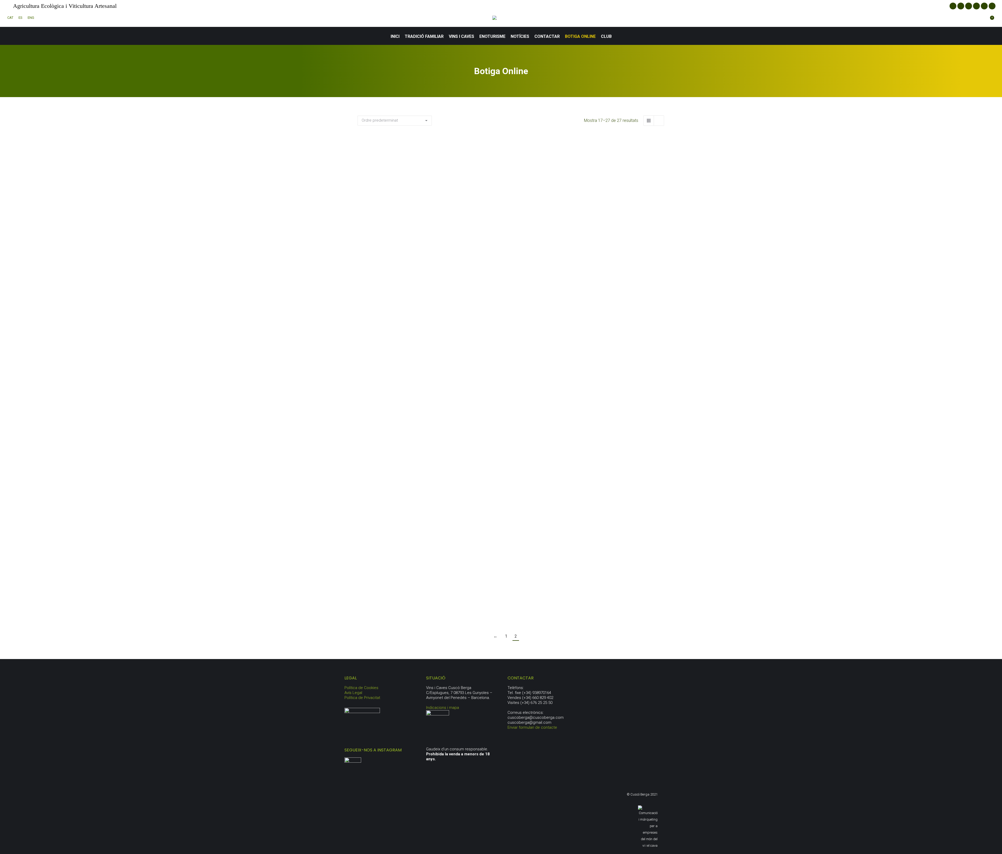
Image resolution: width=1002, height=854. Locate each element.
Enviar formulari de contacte (532, 727)
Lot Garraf (616, 375)
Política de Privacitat (362, 697)
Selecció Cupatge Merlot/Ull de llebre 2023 (616, 243)
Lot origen (405, 506)
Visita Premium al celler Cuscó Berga (511, 607)
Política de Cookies (361, 687)
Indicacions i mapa (442, 707)
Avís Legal (353, 692)
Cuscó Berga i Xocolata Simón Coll (405, 607)
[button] (447, 223)
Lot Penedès (510, 506)
